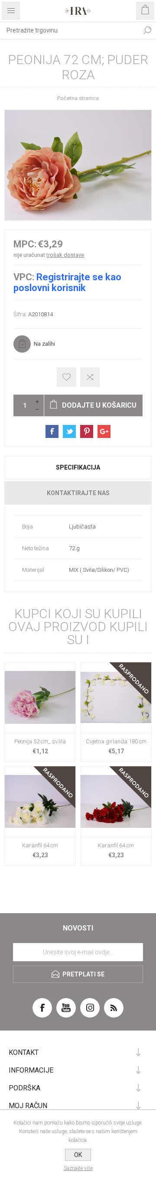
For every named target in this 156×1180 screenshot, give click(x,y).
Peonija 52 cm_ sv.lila (40, 741)
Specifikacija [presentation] (78, 467)
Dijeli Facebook (52, 431)
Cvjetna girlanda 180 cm (116, 741)
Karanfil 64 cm (40, 845)
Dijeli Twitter (69, 431)
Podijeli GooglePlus (104, 431)
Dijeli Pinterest (86, 431)
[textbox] (69, 30)
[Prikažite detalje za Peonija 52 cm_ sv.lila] (40, 697)
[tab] (78, 467)
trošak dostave (65, 255)
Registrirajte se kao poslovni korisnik (67, 282)
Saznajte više (78, 1168)
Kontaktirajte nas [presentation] (78, 493)
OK (78, 1154)
